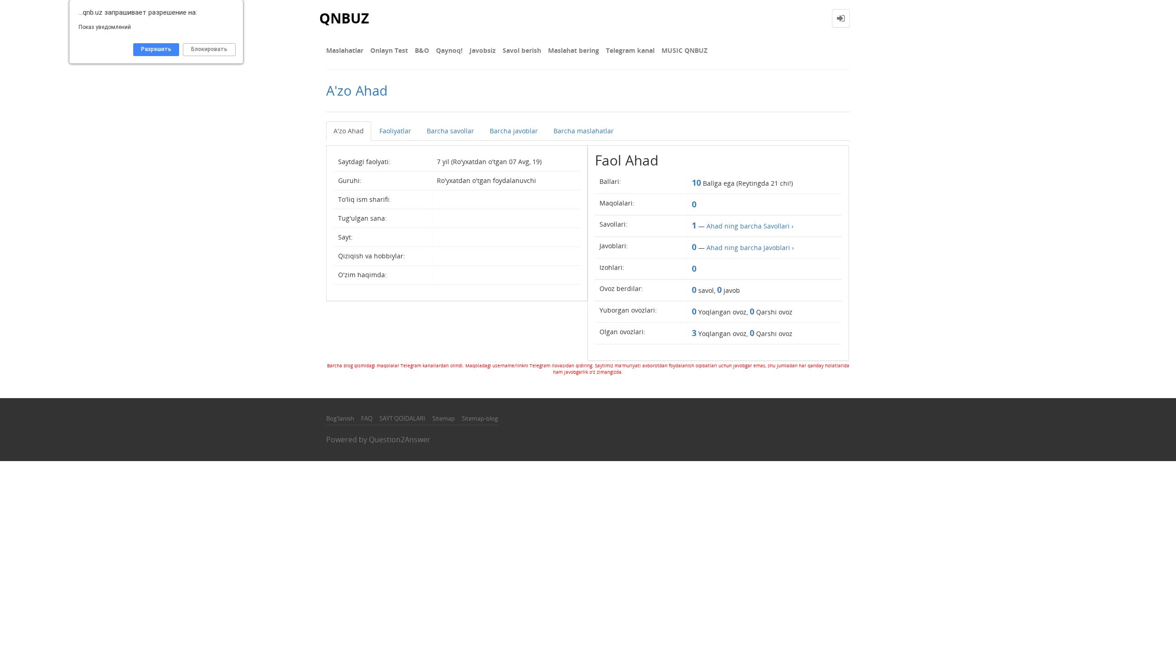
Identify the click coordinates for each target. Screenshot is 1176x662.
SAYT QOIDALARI (402, 418)
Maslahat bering (573, 50)
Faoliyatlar (395, 130)
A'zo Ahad (349, 130)
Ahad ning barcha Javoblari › (750, 247)
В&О (422, 50)
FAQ (367, 418)
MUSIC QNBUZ (684, 50)
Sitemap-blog (480, 418)
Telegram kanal (630, 50)
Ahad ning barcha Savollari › (750, 226)
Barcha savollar (450, 130)
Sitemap (443, 418)
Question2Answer (399, 439)
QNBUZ (344, 18)
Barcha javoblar (514, 130)
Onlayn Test (389, 50)
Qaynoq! (449, 50)
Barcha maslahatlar (584, 130)
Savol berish (522, 50)
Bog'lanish (340, 418)
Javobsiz (482, 50)
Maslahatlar (344, 50)
